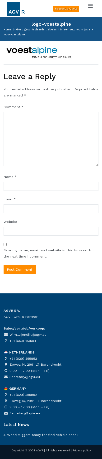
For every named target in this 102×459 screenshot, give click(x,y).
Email (10, 199)
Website (10, 222)
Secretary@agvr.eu (24, 377)
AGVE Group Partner (20, 317)
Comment (13, 107)
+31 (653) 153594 (22, 341)
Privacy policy (82, 450)
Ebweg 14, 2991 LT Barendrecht (34, 364)
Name (10, 177)
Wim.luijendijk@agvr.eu (27, 334)
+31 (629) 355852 (22, 358)
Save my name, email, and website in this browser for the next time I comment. (49, 253)
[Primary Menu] (90, 6)
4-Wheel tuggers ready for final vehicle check (41, 435)
